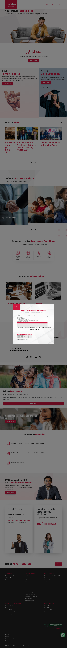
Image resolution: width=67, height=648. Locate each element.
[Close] (16, 305)
